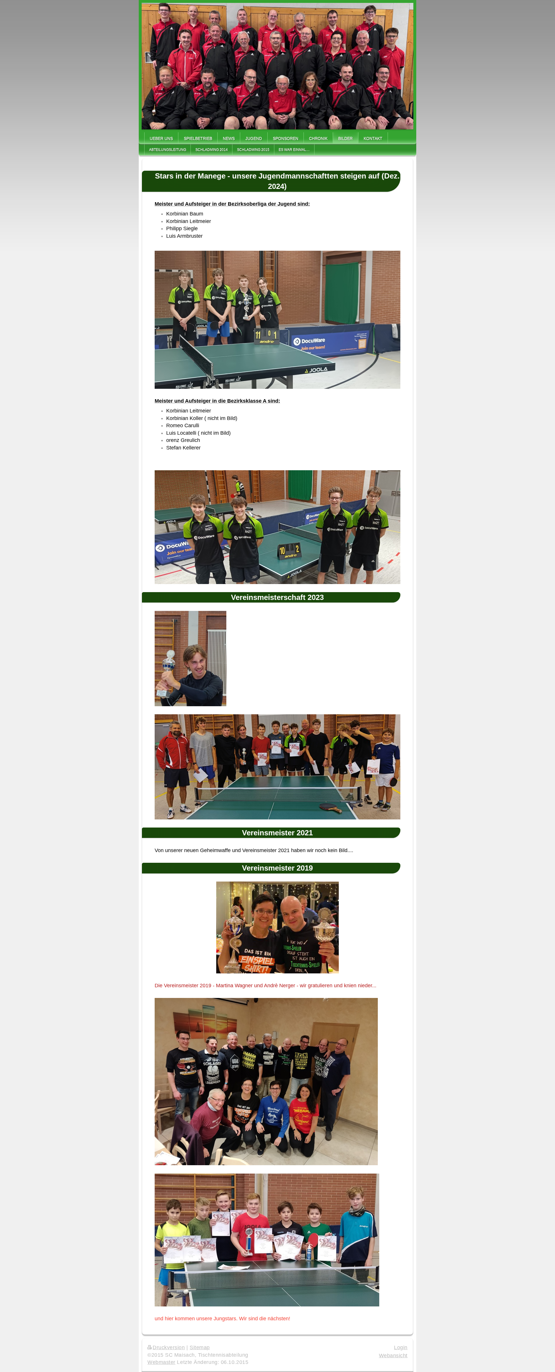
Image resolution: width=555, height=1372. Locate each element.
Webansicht (393, 1355)
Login (401, 1347)
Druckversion (169, 1347)
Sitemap (200, 1347)
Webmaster (161, 1362)
